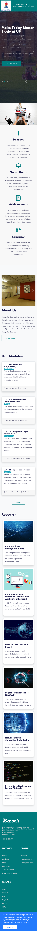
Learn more (10, 338)
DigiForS (5, 900)
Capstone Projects (9, 873)
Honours (24, 855)
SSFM (4, 907)
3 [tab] (7, 81)
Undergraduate (27, 863)
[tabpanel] (18, 46)
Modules (5, 859)
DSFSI (4, 896)
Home (4, 855)
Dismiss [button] (10, 927)
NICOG (4, 903)
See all (18, 502)
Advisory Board (8, 870)
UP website (22, 242)
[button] (4, 290)
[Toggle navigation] (32, 6)
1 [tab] (2, 81)
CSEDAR (5, 893)
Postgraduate (26, 859)
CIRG (4, 889)
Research (6, 866)
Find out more (11, 69)
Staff (4, 863)
